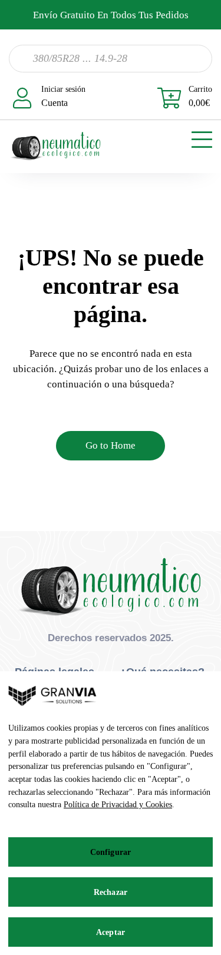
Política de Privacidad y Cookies (118, 804)
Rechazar (110, 892)
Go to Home (110, 445)
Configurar (110, 852)
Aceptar (110, 932)
